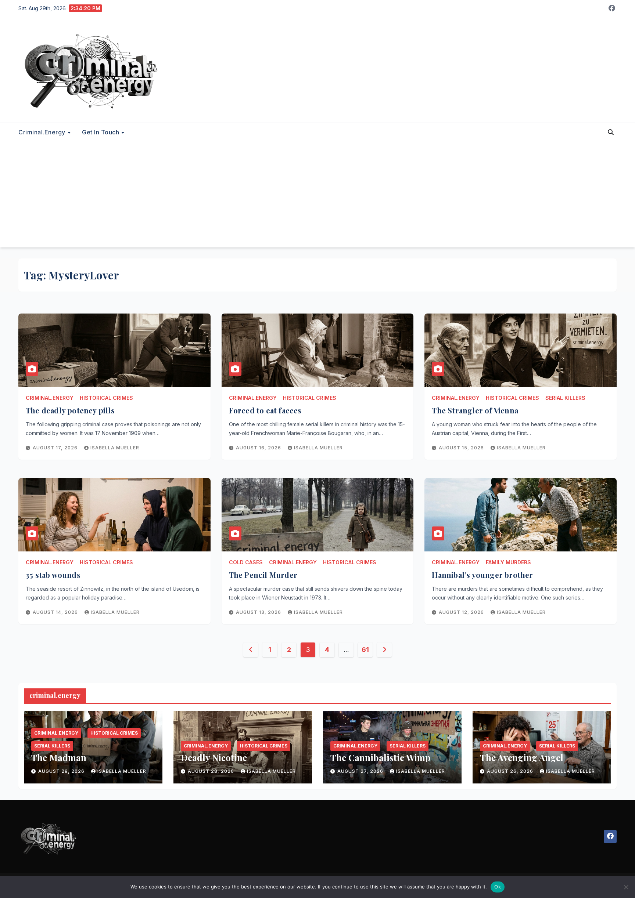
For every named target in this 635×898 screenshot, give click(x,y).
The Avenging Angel (521, 757)
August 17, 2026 (56, 447)
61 (365, 649)
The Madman (58, 757)
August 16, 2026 (259, 447)
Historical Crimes (106, 398)
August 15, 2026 (462, 447)
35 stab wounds (53, 575)
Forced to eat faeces (265, 410)
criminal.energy (42, 132)
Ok (497, 887)
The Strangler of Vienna (475, 410)
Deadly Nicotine (214, 757)
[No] (625, 887)
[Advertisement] (317, 196)
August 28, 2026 (212, 771)
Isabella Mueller (114, 447)
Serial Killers (565, 398)
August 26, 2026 (511, 771)
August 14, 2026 (56, 612)
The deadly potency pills (70, 410)
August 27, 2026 (361, 771)
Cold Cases (246, 562)
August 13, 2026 (259, 612)
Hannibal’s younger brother (482, 575)
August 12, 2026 (462, 612)
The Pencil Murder (263, 575)
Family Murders (508, 562)
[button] (611, 132)
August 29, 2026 (62, 771)
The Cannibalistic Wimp (380, 757)
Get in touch (101, 132)
